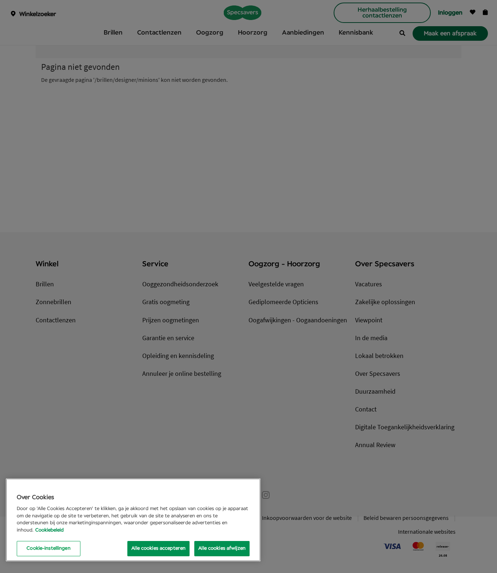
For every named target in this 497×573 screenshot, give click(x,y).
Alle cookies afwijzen (222, 548)
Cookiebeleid (49, 530)
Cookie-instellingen (48, 548)
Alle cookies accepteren (158, 548)
